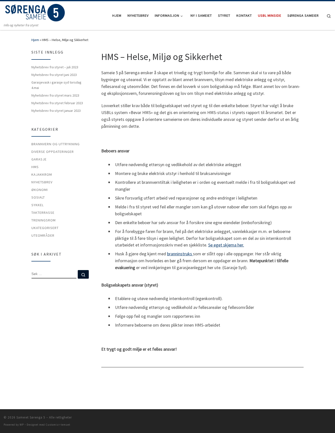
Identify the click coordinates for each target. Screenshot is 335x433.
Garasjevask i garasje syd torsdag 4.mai (56, 85)
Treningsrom (43, 220)
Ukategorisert (45, 228)
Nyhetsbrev (41, 182)
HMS (35, 167)
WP (22, 424)
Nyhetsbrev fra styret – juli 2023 (54, 67)
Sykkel (37, 205)
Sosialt (38, 197)
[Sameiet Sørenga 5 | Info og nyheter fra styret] (34, 11)
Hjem (35, 40)
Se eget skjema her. (226, 245)
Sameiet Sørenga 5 (30, 417)
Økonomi (39, 190)
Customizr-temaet (58, 424)
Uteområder (42, 235)
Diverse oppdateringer (52, 151)
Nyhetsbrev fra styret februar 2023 (57, 103)
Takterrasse (42, 212)
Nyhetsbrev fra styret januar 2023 (56, 110)
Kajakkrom (41, 174)
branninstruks (180, 254)
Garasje (39, 159)
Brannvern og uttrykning (55, 144)
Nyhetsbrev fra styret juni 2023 (54, 74)
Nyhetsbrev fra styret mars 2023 (55, 95)
